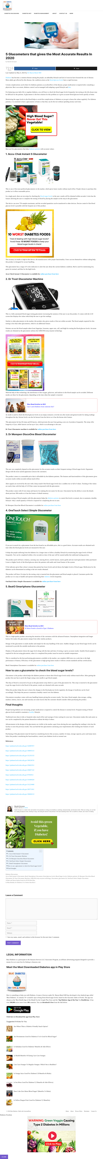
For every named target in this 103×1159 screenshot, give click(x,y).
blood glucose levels (56, 80)
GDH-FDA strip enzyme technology (40, 878)
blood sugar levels (46, 196)
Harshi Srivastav (19, 806)
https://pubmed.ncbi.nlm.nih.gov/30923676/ (20, 760)
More (71, 13)
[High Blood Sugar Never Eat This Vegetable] (31, 146)
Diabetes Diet (26, 13)
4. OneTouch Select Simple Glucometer (19, 861)
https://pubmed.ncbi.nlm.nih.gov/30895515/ (20, 751)
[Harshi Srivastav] (10, 811)
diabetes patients (34, 149)
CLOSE (4, 1157)
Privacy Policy (78, 1111)
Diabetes (8, 77)
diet (69, 87)
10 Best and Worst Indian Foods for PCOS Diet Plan (20, 880)
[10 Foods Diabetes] (30, 257)
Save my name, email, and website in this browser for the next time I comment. (33, 937)
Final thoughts (12, 868)
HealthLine (85, 1000)
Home (67, 1111)
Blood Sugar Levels (61, 876)
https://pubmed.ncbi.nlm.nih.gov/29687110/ (20, 770)
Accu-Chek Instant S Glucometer (15, 876)
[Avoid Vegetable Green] (31, 848)
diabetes (47, 576)
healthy (31, 712)
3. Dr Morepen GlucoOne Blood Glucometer (21, 858)
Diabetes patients (72, 876)
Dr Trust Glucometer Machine (21, 878)
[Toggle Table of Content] (40, 851)
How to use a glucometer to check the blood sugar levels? (25, 866)
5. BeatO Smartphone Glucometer (18, 863)
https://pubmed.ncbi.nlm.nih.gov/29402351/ (20, 765)
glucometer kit (63, 878)
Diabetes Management (41, 13)
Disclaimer (86, 1111)
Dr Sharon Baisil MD (34, 73)
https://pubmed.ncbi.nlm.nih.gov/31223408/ (20, 784)
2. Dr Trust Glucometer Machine (17, 856)
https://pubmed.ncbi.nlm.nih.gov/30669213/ (20, 794)
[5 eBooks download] (25, 390)
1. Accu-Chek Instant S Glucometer (18, 854)
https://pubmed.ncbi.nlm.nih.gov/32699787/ (20, 746)
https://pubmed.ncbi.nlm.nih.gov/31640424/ (20, 780)
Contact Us (63, 13)
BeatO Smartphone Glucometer (34, 876)
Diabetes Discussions (12, 13)
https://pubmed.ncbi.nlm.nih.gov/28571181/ (20, 789)
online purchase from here (49, 274)
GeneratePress (27, 1111)
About (54, 13)
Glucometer (54, 878)
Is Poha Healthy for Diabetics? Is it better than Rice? (20, 882)
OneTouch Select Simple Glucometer (78, 878)
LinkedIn (26, 807)
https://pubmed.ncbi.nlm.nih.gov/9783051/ (20, 775)
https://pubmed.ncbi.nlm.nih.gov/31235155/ (20, 755)
